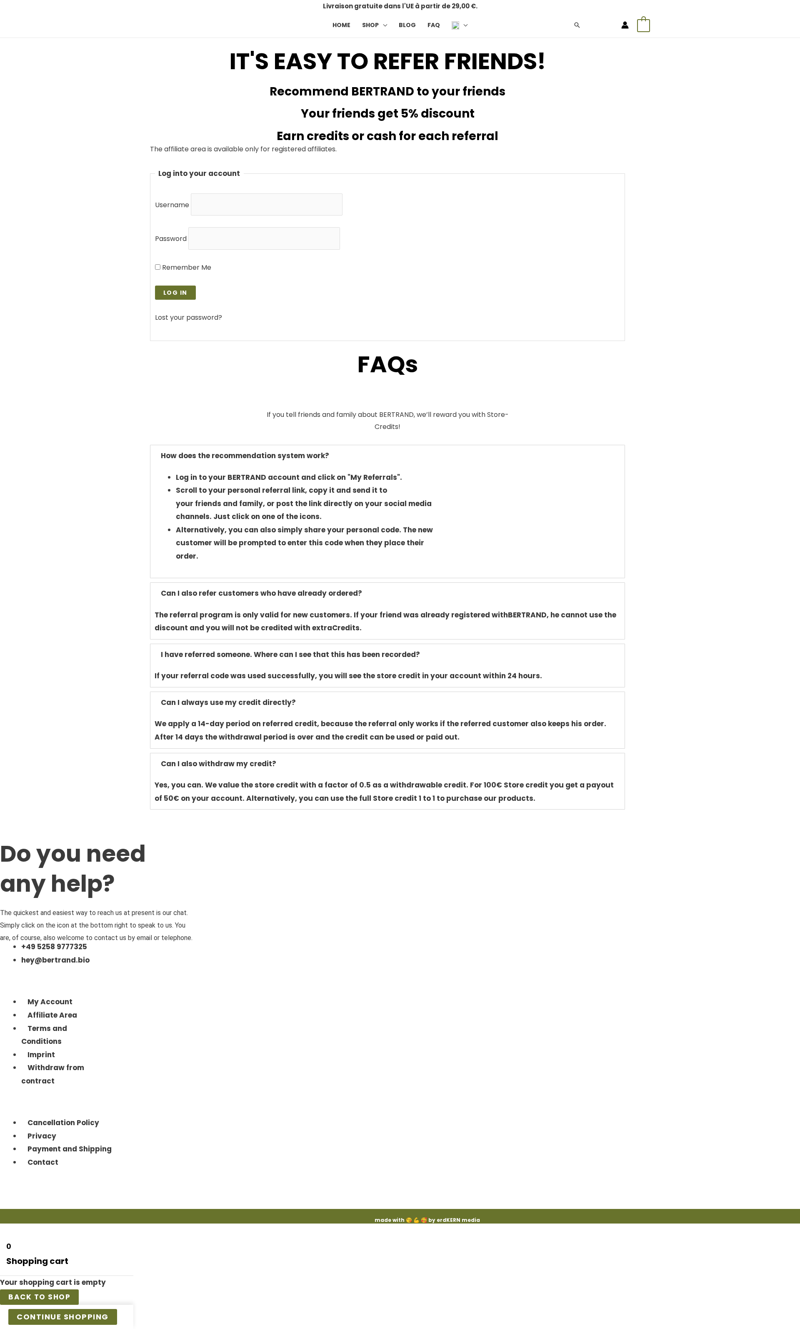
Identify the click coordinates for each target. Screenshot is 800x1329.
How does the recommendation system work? (245, 456)
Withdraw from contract (52, 1074)
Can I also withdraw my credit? (218, 764)
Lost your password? (188, 317)
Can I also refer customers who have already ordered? (261, 593)
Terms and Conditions (44, 1035)
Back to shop (39, 1297)
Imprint (41, 1055)
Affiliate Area (52, 1015)
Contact (43, 1162)
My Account (50, 1002)
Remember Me (185, 267)
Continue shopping (63, 1316)
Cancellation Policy (63, 1123)
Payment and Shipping (70, 1149)
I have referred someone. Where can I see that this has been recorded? (290, 654)
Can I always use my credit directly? (228, 702)
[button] (383, 25)
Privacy (42, 1136)
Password (171, 238)
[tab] (387, 456)
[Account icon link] (625, 25)
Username (172, 205)
